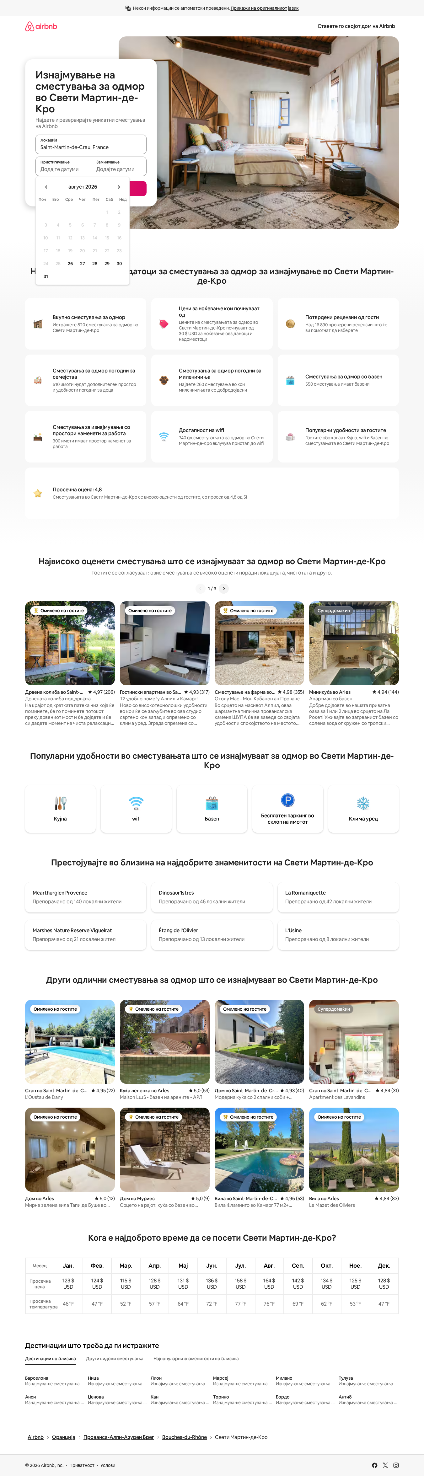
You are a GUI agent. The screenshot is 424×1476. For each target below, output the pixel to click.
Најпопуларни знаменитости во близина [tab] (196, 1358)
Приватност (81, 1465)
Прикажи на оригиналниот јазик (265, 8)
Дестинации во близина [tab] (50, 1358)
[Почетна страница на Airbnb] (41, 26)
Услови (107, 1465)
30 (119, 263)
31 (46, 276)
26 (70, 263)
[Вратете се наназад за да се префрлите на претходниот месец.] (46, 187)
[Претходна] (201, 589)
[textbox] (63, 169)
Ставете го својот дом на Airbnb (356, 26)
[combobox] (91, 147)
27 (82, 263)
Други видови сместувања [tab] (114, 1358)
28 (94, 263)
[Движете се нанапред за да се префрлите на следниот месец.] (119, 187)
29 (107, 263)
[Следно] (224, 589)
